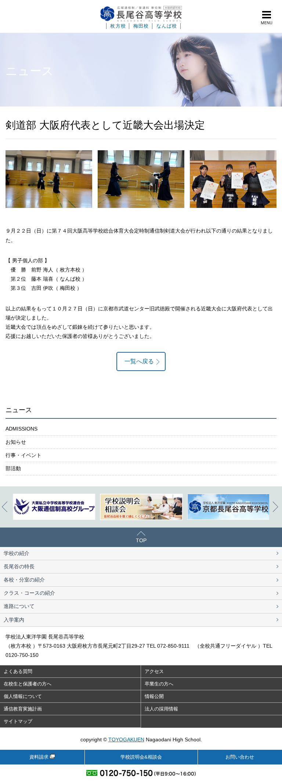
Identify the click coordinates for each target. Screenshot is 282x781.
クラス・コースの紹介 (29, 593)
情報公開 (154, 696)
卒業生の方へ (159, 684)
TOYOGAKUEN (126, 739)
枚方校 (118, 26)
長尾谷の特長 (19, 566)
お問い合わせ (239, 757)
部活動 (13, 468)
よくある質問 (18, 671)
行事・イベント (23, 455)
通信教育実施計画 (23, 709)
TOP (141, 540)
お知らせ (16, 442)
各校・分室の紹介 (24, 580)
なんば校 (166, 26)
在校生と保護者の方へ (27, 684)
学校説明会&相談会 (141, 757)
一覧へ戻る (139, 361)
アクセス (154, 671)
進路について (19, 606)
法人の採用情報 (161, 709)
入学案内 (14, 620)
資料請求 (38, 757)
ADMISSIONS (21, 429)
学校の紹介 (16, 553)
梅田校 (141, 26)
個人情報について (23, 696)
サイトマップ (18, 721)
